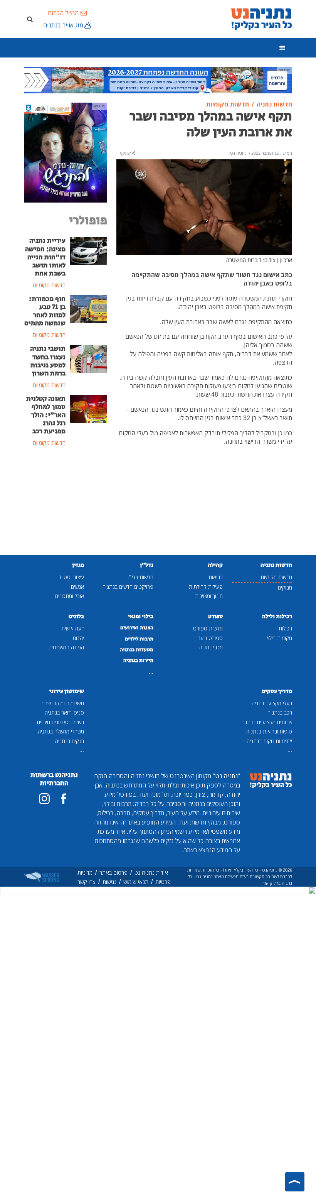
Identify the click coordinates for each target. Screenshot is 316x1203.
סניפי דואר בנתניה (64, 712)
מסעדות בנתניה (136, 650)
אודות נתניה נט (151, 872)
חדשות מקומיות (276, 577)
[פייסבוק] (63, 798)
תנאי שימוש (135, 881)
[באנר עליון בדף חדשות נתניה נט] (158, 79)
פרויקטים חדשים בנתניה (128, 586)
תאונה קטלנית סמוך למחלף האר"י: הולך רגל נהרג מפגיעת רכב (46, 415)
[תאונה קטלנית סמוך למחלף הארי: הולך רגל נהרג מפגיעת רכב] (88, 408)
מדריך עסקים (277, 691)
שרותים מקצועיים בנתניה (266, 722)
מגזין (78, 565)
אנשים (77, 586)
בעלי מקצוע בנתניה (272, 703)
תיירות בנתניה (138, 660)
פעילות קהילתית (206, 586)
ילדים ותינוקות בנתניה (269, 741)
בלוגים (76, 616)
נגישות (109, 881)
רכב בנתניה (279, 712)
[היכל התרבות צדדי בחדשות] (65, 152)
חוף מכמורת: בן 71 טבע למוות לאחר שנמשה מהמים (45, 311)
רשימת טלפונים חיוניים (60, 722)
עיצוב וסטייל (71, 577)
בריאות (215, 577)
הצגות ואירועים (136, 628)
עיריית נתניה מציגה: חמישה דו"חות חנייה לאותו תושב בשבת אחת (45, 257)
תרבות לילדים (139, 639)
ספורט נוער (210, 638)
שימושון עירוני (66, 691)
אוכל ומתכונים (69, 596)
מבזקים (285, 587)
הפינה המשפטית (66, 647)
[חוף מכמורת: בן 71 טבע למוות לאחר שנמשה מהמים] (88, 308)
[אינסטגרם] (44, 798)
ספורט (215, 616)
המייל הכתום (63, 12)
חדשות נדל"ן (140, 577)
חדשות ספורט (208, 628)
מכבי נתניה (211, 647)
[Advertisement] (65, 501)
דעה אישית (72, 628)
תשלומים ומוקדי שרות (62, 703)
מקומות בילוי (279, 638)
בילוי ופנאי (140, 616)
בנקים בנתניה (69, 741)
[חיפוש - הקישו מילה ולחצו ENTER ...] (29, 19)
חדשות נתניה (276, 565)
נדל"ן (146, 565)
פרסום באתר (113, 872)
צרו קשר (86, 881)
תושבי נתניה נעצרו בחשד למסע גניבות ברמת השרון (48, 361)
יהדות (78, 638)
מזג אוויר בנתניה (63, 25)
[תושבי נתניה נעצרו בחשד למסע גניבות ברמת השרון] (88, 358)
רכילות (285, 628)
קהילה (215, 565)
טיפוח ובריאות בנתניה (269, 731)
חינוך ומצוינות (209, 596)
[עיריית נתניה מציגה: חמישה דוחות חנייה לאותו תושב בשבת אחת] (88, 250)
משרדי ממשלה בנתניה (61, 731)
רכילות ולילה (277, 616)
